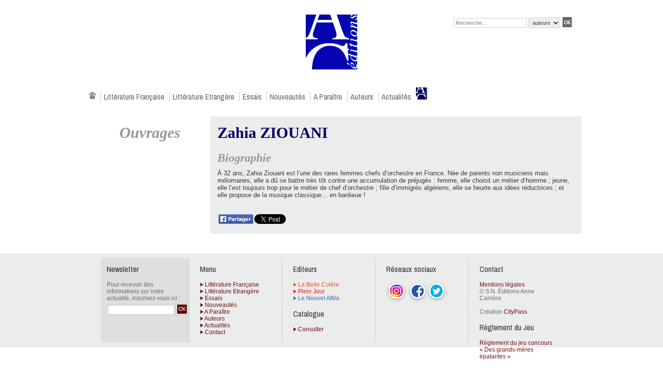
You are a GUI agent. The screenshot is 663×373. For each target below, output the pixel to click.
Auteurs (361, 96)
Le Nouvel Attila (318, 298)
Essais (252, 96)
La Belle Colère (318, 284)
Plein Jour (311, 291)
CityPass (515, 311)
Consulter (310, 329)
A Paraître (328, 96)
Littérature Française (134, 96)
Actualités (396, 96)
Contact (214, 332)
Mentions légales (502, 284)
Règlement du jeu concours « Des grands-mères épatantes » (516, 349)
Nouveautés (287, 96)
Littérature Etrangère (203, 96)
